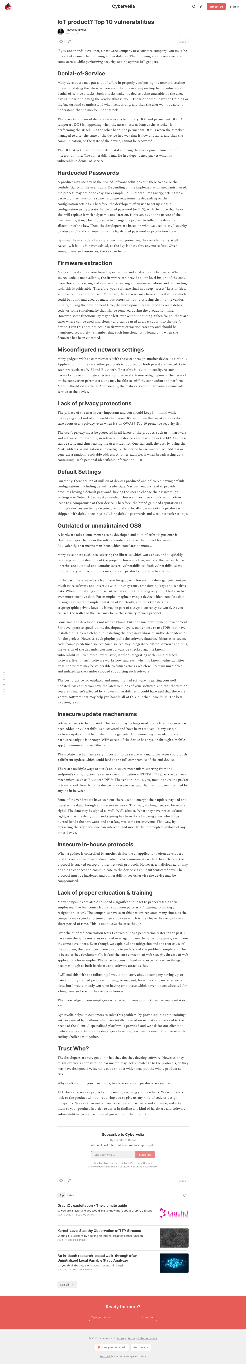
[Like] (61, 41)
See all (64, 1284)
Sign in (235, 6)
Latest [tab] (71, 1195)
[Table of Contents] (3, 682)
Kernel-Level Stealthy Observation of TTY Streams (99, 1231)
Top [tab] (62, 1195)
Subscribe (216, 6)
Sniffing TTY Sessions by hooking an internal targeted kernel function (100, 1235)
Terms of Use (140, 1163)
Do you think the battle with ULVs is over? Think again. (91, 1265)
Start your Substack (113, 1347)
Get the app (140, 1347)
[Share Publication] (201, 6)
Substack (105, 1356)
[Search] (193, 6)
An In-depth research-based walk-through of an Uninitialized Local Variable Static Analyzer (97, 1258)
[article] (123, 1213)
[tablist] (67, 1195)
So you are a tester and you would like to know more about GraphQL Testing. (105, 1210)
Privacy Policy (150, 1166)
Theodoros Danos (76, 30)
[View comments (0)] (91, 1245)
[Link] (52, 73)
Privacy (121, 1338)
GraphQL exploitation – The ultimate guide (92, 1205)
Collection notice (147, 1338)
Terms (131, 1338)
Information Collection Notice (122, 1166)
